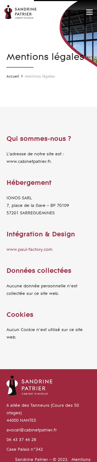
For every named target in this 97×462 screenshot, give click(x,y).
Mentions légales (40, 76)
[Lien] (20, 12)
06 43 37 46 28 (21, 440)
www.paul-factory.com (29, 250)
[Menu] (89, 12)
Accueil (12, 76)
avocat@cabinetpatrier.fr (31, 430)
